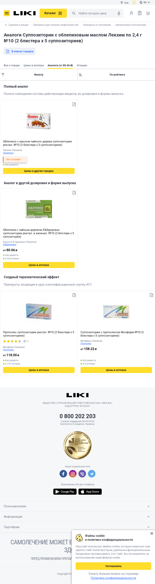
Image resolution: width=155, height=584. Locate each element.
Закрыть (151, 533)
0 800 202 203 (78, 416)
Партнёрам (11, 527)
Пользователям (15, 506)
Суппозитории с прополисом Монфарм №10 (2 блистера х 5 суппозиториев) (112, 334)
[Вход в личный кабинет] (131, 13)
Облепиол (8, 153)
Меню (7, 13)
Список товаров (139, 13)
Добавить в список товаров (74, 104)
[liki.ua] (25, 13)
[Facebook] (63, 473)
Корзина (148, 13)
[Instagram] (73, 473)
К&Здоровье (9, 244)
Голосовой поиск (119, 13)
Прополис (8, 349)
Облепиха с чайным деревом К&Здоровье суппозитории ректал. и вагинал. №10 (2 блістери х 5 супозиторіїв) (38, 233)
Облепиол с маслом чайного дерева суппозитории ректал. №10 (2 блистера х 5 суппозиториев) (37, 143)
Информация (13, 516)
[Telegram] (91, 473)
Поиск (73, 13)
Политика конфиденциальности (113, 578)
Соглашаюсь (113, 566)
